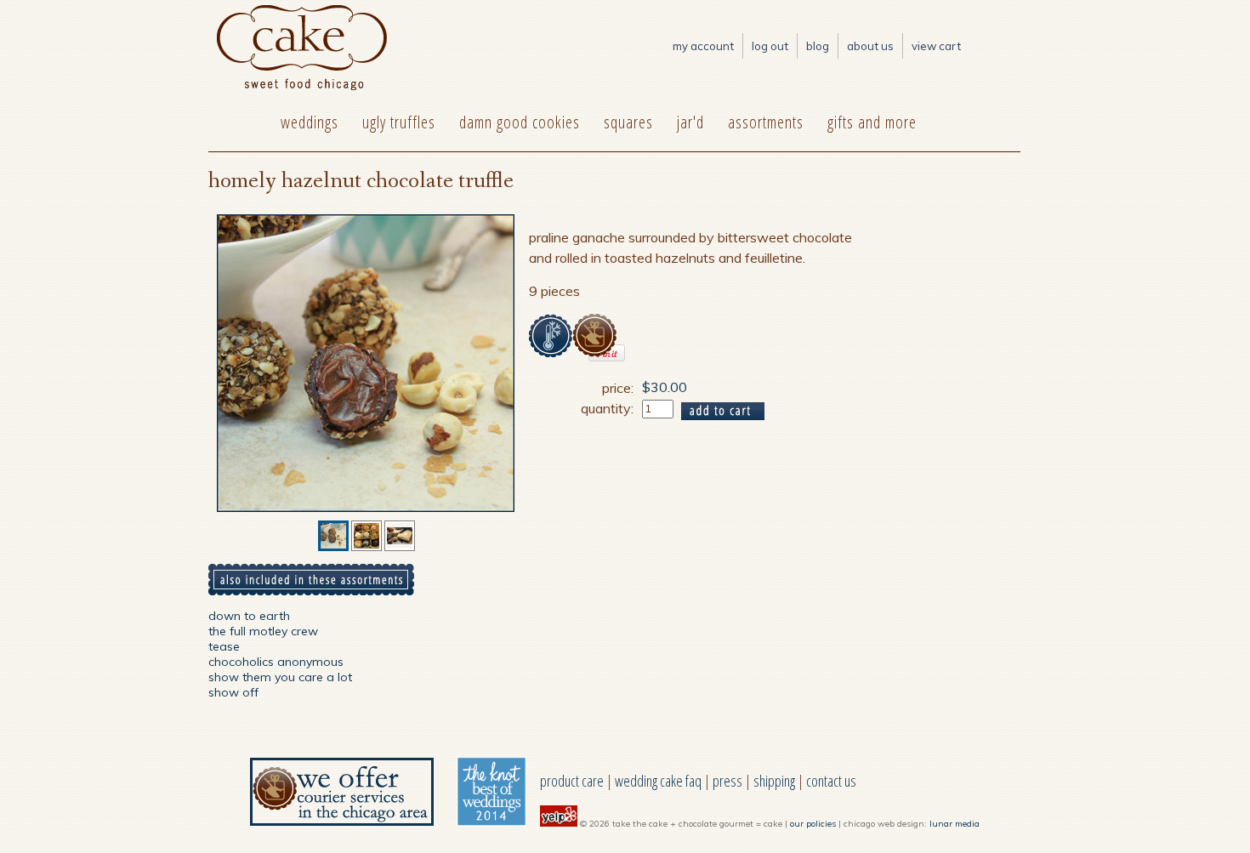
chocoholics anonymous (276, 661)
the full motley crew (263, 631)
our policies (813, 823)
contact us (831, 781)
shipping (774, 781)
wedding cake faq (658, 781)
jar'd (690, 122)
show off (233, 692)
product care (572, 781)
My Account (703, 46)
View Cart (936, 46)
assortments (766, 122)
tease (224, 646)
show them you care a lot (280, 677)
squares (628, 122)
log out (770, 46)
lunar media (954, 823)
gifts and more (872, 122)
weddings (309, 122)
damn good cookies (519, 122)
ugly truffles (398, 122)
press (727, 781)
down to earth (249, 615)
